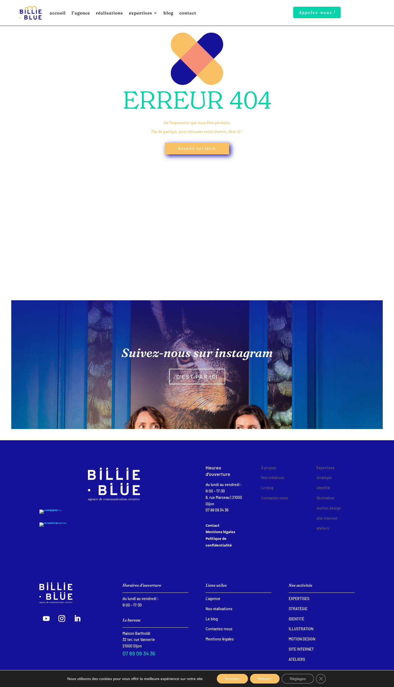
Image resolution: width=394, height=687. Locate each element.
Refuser (265, 679)
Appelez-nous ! (317, 12)
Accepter (232, 679)
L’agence (213, 598)
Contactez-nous (219, 629)
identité (296, 619)
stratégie (298, 608)
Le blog (212, 619)
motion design (302, 639)
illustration (301, 629)
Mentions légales (220, 531)
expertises (299, 598)
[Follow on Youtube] (46, 618)
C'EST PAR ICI (197, 376)
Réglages (298, 679)
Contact (213, 525)
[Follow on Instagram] (61, 618)
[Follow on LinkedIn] (77, 618)
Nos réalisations (219, 608)
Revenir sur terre (197, 148)
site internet (301, 649)
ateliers (297, 659)
